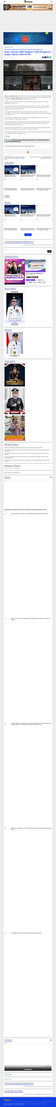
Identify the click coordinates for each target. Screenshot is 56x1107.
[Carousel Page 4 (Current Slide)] (29, 1069)
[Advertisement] (28, 20)
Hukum (8, 57)
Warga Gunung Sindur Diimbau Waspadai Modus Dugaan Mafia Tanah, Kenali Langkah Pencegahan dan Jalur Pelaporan (27, 189)
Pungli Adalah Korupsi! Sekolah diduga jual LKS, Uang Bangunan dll (26, 933)
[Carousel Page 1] (24, 1069)
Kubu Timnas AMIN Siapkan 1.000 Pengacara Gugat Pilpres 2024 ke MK (23, 49)
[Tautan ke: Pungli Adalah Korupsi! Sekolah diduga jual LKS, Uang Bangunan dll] (7, 984)
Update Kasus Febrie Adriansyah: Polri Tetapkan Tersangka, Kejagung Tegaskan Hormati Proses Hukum (44, 189)
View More (28, 234)
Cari (5, 249)
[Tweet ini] (45, 57)
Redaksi (43, 1103)
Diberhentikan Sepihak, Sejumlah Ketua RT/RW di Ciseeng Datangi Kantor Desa (25, 509)
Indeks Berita (37, 1103)
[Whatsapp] (50, 57)
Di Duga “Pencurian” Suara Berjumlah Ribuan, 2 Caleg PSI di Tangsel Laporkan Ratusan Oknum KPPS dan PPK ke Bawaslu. (26, 1065)
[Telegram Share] (48, 57)
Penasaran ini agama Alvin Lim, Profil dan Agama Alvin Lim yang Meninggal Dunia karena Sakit (31, 829)
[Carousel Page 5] (31, 1069)
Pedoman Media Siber (8, 1105)
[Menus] (4, 1)
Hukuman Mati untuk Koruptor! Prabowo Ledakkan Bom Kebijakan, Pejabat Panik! (29, 513)
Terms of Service (29, 1103)
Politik (14, 57)
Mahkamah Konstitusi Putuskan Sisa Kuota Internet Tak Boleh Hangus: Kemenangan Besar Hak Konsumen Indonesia (44, 176)
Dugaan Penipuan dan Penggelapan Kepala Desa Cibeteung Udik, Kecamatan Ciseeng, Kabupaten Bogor (14, 157)
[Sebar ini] (43, 57)
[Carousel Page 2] (26, 1069)
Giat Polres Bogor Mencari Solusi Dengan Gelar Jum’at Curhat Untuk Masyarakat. (40, 157)
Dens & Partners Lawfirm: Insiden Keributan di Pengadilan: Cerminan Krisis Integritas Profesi (30, 619)
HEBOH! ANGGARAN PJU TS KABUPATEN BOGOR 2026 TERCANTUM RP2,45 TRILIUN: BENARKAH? (10, 176)
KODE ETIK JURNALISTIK (19, 1105)
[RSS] (28, 152)
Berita (5, 57)
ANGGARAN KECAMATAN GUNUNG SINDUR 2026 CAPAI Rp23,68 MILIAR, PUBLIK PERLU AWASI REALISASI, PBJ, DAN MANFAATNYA (27, 176)
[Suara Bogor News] (28, 1)
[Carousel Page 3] (28, 1069)
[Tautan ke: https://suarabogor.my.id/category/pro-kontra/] (51, 477)
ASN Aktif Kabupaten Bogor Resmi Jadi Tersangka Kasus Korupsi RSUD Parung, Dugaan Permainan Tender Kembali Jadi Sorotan (11, 189)
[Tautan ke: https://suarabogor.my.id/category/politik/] (51, 1040)
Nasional (11, 57)
